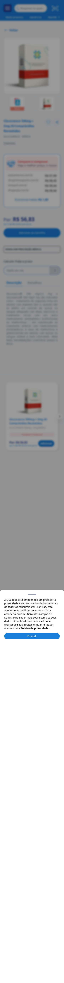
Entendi (32, 636)
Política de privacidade (34, 628)
